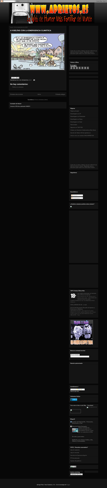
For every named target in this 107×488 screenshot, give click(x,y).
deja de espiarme (75, 450)
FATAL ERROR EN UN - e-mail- (78, 304)
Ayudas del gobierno (75, 460)
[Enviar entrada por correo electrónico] (34, 80)
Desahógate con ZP (75, 113)
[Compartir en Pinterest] (18, 78)
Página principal (74, 111)
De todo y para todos (78, 436)
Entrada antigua (60, 94)
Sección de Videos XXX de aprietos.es (80, 132)
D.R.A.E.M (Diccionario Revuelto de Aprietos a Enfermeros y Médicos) (82, 308)
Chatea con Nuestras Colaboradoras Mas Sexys (83, 130)
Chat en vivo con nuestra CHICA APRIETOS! (82, 135)
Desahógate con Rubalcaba (77, 116)
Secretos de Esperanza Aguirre (78, 455)
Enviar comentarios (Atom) (41, 99)
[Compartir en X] (15, 78)
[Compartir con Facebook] (17, 78)
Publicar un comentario (17, 87)
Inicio (39, 94)
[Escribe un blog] (13, 78)
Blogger (68, 484)
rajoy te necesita (74, 452)
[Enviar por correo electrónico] (12, 78)
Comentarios (75, 198)
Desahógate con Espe (76, 122)
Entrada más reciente (16, 94)
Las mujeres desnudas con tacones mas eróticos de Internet (86, 294)
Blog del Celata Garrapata (79, 426)
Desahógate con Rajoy (76, 119)
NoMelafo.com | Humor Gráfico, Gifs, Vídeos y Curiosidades (82, 440)
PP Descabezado (74, 458)
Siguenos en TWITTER (76, 127)
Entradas (74, 195)
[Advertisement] (88, 92)
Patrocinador (73, 124)
